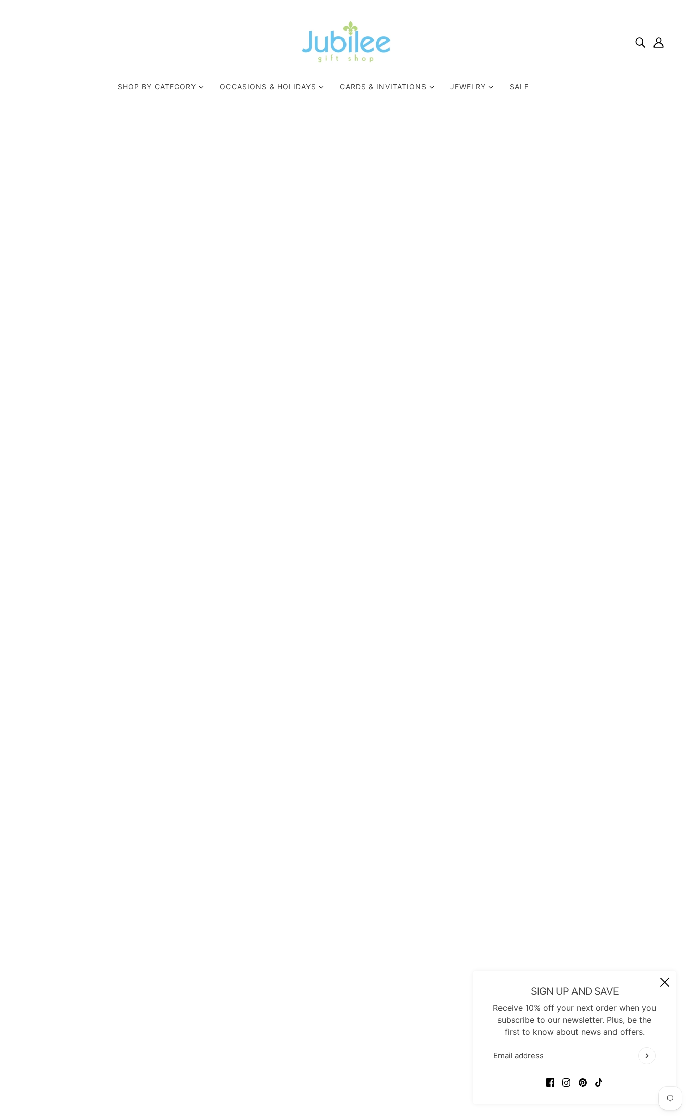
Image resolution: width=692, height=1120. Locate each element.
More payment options (559, 371)
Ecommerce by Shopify (361, 1083)
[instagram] (566, 1081)
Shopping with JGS (346, 990)
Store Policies (336, 978)
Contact (325, 966)
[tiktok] (599, 1081)
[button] (536, 399)
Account (325, 1015)
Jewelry (469, 86)
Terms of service (341, 1051)
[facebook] (550, 1081)
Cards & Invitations (384, 86)
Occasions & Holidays (269, 86)
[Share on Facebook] (472, 399)
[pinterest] (582, 1081)
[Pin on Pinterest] (504, 399)
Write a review (435, 681)
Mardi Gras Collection (515, 218)
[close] (665, 982)
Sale (519, 86)
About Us (327, 954)
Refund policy (336, 1027)
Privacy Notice (338, 1002)
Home (477, 146)
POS (294, 1083)
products (510, 146)
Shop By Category (158, 86)
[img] (640, 41)
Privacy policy (337, 1039)
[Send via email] (520, 399)
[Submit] (647, 1055)
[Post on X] (488, 399)
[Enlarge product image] (246, 347)
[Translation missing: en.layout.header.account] (658, 41)
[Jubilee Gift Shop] (346, 41)
